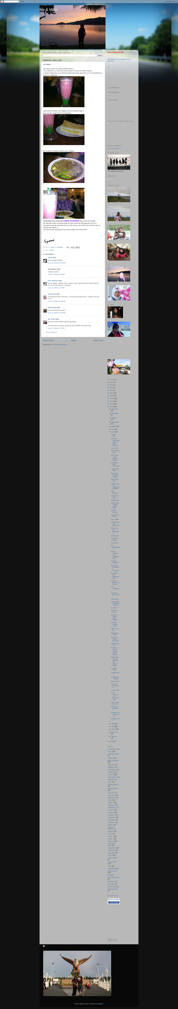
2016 (112, 387)
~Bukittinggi (111, 772)
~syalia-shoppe (112, 857)
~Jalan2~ (111, 802)
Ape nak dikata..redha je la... (115, 582)
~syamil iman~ (112, 862)
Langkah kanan (114, 669)
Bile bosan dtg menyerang (115, 530)
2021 (112, 382)
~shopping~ (111, 848)
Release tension (114, 511)
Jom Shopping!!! (115, 547)
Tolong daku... (114, 435)
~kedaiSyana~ (112, 807)
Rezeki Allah (115, 500)
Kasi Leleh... (115, 448)
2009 (112, 406)
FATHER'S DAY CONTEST (115, 464)
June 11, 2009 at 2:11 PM (56, 328)
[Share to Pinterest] (79, 247)
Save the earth (114, 611)
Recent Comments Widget (113, 148)
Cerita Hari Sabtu (114, 539)
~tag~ (109, 866)
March (113, 729)
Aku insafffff (115, 519)
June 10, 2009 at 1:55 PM (56, 288)
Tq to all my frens (115, 515)
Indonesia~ (111, 881)
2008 (112, 741)
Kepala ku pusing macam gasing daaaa (114, 651)
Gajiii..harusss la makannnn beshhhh (115, 486)
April (113, 726)
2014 (112, 393)
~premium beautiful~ (111, 828)
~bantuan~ (111, 765)
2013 (112, 396)
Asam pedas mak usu (115, 703)
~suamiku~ (111, 853)
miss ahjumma (53, 280)
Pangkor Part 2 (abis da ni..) (115, 714)
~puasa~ (110, 831)
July (112, 429)
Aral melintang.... (115, 588)
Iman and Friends (113, 877)
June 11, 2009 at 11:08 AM (56, 313)
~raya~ (110, 834)
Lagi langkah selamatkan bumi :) (115, 603)
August (113, 426)
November (114, 413)
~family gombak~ (113, 784)
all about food (112, 871)
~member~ (111, 815)
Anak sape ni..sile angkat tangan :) (114, 457)
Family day (114, 543)
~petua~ (110, 825)
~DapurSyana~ (112, 777)
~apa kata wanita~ (113, 754)
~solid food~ (111, 850)
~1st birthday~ (112, 749)
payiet (50, 257)
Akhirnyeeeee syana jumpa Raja (115, 505)
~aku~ (110, 751)
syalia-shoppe (112, 886)
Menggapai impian (114, 633)
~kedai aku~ (111, 805)
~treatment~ (111, 868)
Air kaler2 (114, 608)
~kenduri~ (111, 810)
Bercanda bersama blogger (114, 474)
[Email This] (71, 247)
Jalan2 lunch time (115, 644)
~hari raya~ (111, 795)
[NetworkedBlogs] (113, 901)
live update (111, 884)
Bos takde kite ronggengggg (115, 575)
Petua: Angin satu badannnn (115, 523)
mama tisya (52, 294)
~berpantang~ (112, 769)
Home (73, 340)
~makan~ (51, 250)
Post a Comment (51, 332)
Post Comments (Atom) (59, 344)
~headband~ (112, 797)
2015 (112, 390)
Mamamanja (52, 307)
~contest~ (111, 774)
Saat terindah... (115, 492)
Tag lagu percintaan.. (115, 594)
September (115, 422)
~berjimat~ (111, 767)
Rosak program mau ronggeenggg (115, 555)
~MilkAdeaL (111, 820)
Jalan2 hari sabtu (114, 496)
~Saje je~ (111, 841)
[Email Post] (67, 247)
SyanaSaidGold (113, 889)
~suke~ (110, 855)
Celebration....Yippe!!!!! (115, 677)
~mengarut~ (111, 817)
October (114, 417)
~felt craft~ (111, 793)
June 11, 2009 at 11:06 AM (56, 301)
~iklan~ (110, 800)
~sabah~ (110, 839)
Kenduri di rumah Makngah (115, 639)
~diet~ (110, 782)
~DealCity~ (111, 779)
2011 (111, 401)
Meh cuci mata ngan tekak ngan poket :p (115, 442)
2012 (112, 398)
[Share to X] (75, 247)
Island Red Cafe (114, 480)
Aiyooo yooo (115, 681)
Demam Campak (114, 561)
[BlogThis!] (73, 247)
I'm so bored (115, 690)
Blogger (100, 1004)
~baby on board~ (113, 760)
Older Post (98, 340)
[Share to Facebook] (77, 247)
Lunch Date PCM (115, 469)
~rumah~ (110, 836)
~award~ (110, 758)
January (114, 736)
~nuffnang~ (111, 822)
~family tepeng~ (113, 788)
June (113, 432)
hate (109, 875)
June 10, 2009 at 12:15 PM (57, 263)
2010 (112, 404)
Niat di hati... (115, 536)
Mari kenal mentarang (115, 708)
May (113, 724)
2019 (112, 385)
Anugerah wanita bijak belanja (114, 617)
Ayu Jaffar (51, 319)
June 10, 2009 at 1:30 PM (56, 274)
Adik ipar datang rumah (114, 624)
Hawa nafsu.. (115, 599)
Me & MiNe (49, 9)
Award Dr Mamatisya (115, 685)
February (114, 732)
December (114, 409)
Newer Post (48, 340)
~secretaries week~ (112, 844)
